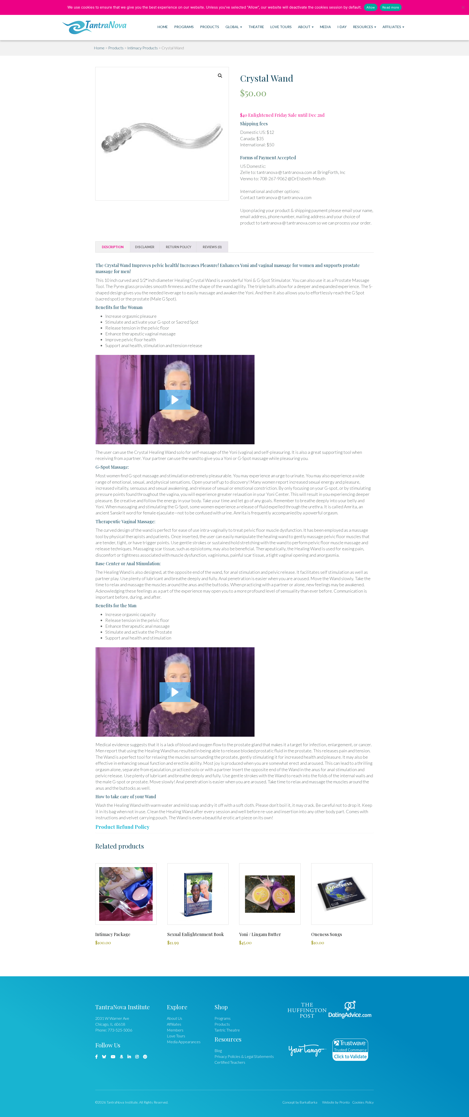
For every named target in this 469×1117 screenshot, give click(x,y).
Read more (390, 7)
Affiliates (392, 27)
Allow (370, 7)
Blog (218, 1050)
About (304, 27)
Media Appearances (184, 1041)
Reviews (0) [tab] (212, 247)
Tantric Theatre (227, 1030)
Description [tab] (113, 247)
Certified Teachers (229, 1062)
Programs (184, 27)
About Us (174, 1018)
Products (209, 27)
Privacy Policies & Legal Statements (244, 1056)
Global (232, 27)
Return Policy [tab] (178, 247)
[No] (462, 7)
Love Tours (281, 27)
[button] (220, 75)
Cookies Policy (363, 1102)
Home (163, 27)
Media (325, 27)
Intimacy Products (142, 47)
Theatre (256, 27)
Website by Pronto (336, 1102)
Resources (363, 27)
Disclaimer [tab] (144, 247)
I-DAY (342, 27)
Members (175, 1030)
